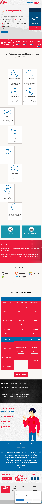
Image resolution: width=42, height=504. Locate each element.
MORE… (17, 44)
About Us (34, 488)
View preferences (36, 499)
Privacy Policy (35, 490)
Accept (19, 499)
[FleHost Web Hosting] (3, 2)
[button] (39, 492)
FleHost (24, 488)
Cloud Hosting (14, 490)
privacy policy (30, 502)
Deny (28, 499)
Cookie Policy (26, 502)
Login (24, 490)
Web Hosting (14, 488)
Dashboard (36, 2)
